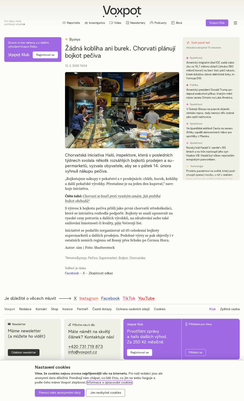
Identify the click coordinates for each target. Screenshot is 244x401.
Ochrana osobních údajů (133, 309)
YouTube (146, 298)
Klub (217, 22)
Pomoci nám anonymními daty (60, 392)
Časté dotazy (102, 309)
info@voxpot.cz (82, 352)
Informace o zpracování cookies (109, 382)
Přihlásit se (195, 352)
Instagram (88, 298)
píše (118, 223)
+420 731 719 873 (85, 347)
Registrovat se (45, 54)
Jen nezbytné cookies (105, 392)
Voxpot (9, 309)
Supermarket (108, 258)
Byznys (81, 258)
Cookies (159, 309)
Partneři (82, 309)
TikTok (129, 298)
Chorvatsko (137, 258)
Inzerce (68, 309)
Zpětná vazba (230, 309)
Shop (54, 309)
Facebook (72, 273)
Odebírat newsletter (23, 352)
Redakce (25, 309)
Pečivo (92, 258)
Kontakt (41, 309)
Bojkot (123, 258)
